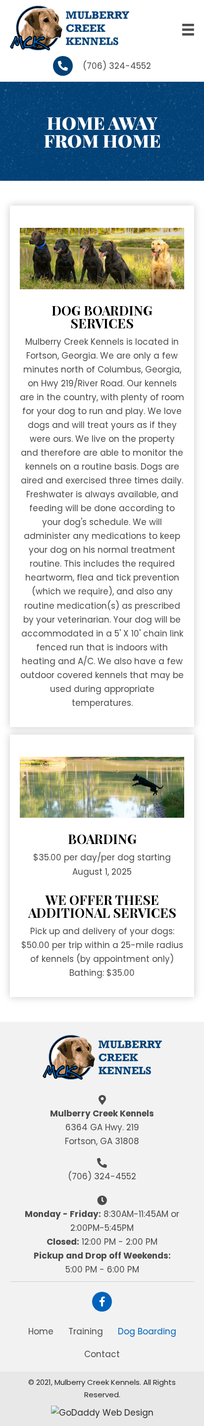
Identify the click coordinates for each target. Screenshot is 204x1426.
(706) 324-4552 (117, 66)
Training (85, 1331)
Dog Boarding (147, 1331)
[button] (102, 1302)
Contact (102, 1354)
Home (40, 1331)
